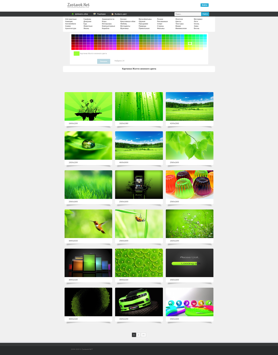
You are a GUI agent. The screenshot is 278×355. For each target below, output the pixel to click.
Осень (196, 24)
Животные (88, 26)
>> (143, 335)
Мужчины (124, 28)
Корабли (105, 28)
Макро (178, 26)
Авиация (69, 21)
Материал (198, 19)
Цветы (178, 21)
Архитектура (70, 28)
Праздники (143, 24)
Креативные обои (127, 21)
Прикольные (144, 28)
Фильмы (160, 28)
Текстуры (179, 24)
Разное (160, 19)
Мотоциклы (125, 26)
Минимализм (181, 28)
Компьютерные (108, 26)
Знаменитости (108, 19)
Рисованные (162, 21)
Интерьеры (107, 24)
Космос (123, 19)
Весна (196, 28)
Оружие (142, 21)
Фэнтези (179, 19)
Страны (160, 26)
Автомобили (70, 24)
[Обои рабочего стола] (78, 9)
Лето (196, 21)
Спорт (159, 24)
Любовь (123, 24)
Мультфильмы (145, 19)
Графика (87, 19)
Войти (204, 5)
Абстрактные (71, 19)
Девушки (87, 21)
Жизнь (86, 28)
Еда (85, 24)
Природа (142, 26)
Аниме (68, 26)
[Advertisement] (139, 81)
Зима (196, 26)
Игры (104, 21)
